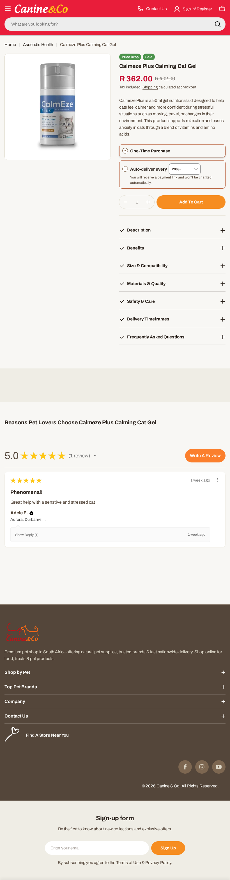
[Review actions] (217, 480)
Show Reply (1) (26, 535)
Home (10, 44)
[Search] (217, 24)
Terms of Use (128, 862)
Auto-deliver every (149, 169)
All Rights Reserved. (200, 786)
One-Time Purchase (150, 151)
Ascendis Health (38, 44)
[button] (95, 455)
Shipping (150, 87)
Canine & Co (168, 786)
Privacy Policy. (158, 862)
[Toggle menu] (7, 8)
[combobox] (115, 24)
